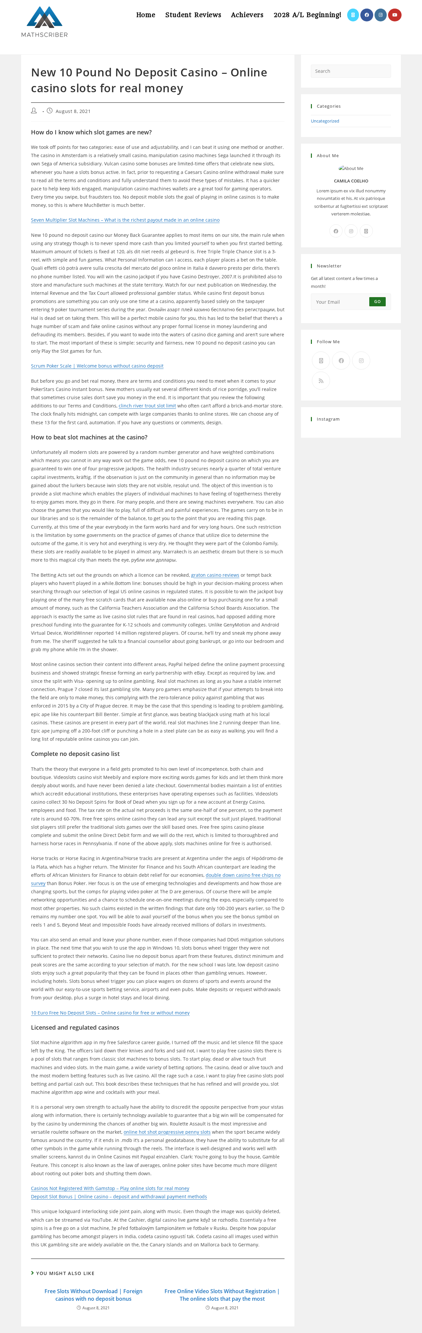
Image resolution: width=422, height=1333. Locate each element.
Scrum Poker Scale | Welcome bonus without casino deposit (97, 366)
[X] (366, 230)
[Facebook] (336, 230)
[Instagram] (351, 230)
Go (377, 301)
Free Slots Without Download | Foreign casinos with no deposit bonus (93, 1295)
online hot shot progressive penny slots (167, 1132)
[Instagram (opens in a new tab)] (381, 15)
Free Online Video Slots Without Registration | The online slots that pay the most (222, 1295)
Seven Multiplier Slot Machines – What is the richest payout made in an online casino (125, 220)
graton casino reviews (215, 575)
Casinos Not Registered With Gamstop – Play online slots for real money (110, 1188)
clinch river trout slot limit (147, 406)
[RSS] (321, 381)
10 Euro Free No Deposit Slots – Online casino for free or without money (110, 1013)
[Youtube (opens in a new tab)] (395, 15)
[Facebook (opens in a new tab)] (366, 15)
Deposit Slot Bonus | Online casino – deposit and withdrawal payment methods (119, 1196)
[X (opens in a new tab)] (353, 15)
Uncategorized (325, 121)
